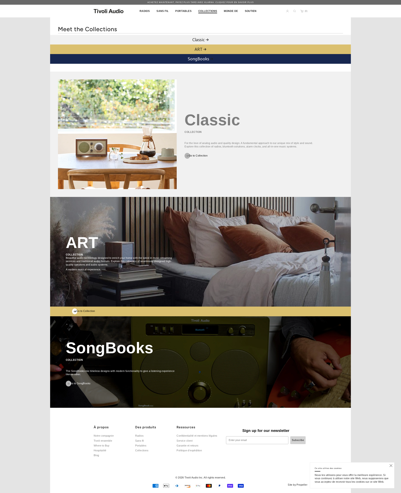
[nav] (145, 11)
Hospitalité (100, 450)
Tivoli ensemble (103, 440)
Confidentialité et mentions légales (197, 435)
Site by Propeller (297, 484)
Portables (140, 445)
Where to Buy (101, 445)
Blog (96, 455)
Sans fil (139, 440)
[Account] (287, 11)
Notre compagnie (104, 435)
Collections (141, 450)
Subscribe (298, 440)
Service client (185, 440)
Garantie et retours (187, 445)
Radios (139, 435)
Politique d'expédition (189, 450)
